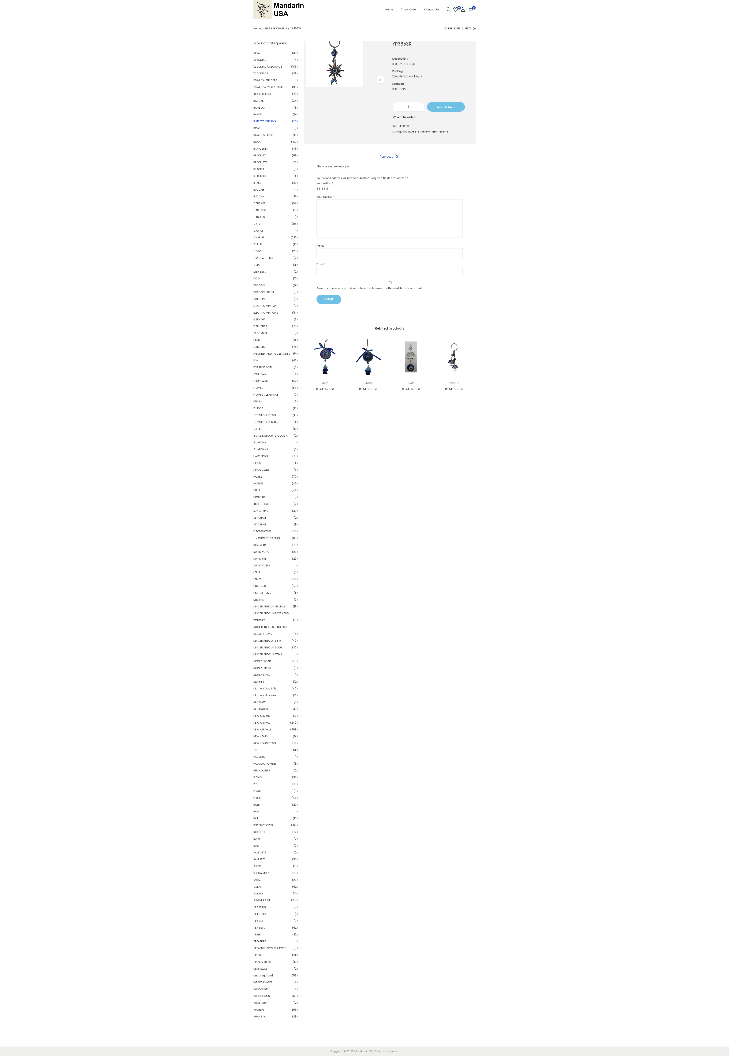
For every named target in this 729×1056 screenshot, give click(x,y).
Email (321, 264)
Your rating (324, 183)
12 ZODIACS (260, 73)
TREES (257, 955)
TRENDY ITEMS (262, 962)
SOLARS (258, 893)
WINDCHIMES (261, 996)
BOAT (257, 128)
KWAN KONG (261, 552)
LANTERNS (259, 586)
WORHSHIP (260, 1003)
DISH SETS (259, 272)
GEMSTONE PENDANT (266, 422)
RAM (256, 811)
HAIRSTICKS (260, 456)
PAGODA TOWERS (264, 764)
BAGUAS (258, 101)
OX (255, 750)
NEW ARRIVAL (440, 131)
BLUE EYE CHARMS (276, 28)
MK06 (368, 383)
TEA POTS (259, 914)
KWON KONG (261, 565)
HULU (256, 490)
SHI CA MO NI (261, 873)
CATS (256, 224)
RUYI (256, 846)
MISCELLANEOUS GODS (267, 647)
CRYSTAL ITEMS (263, 258)
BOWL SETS (260, 149)
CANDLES (259, 217)
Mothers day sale (264, 695)
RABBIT (257, 805)
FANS (256, 340)
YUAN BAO (260, 1016)
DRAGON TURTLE (264, 292)
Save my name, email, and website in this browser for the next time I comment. (369, 288)
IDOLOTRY (260, 497)
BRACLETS (259, 176)
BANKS (257, 114)
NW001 (411, 383)
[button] (404, 117)
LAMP (256, 572)
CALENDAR (260, 210)
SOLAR (257, 887)
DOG (256, 278)
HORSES (258, 483)
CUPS (256, 265)
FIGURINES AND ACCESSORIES (271, 354)
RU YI (256, 839)
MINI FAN (258, 600)
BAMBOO (259, 108)
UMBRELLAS (260, 969)
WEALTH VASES (262, 982)
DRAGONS (259, 299)
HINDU (257, 463)
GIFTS (257, 429)
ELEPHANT (259, 319)
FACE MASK (260, 333)
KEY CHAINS (260, 511)
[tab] (390, 156)
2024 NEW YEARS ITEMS (268, 87)
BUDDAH (258, 190)
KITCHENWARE (262, 531)
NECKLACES (260, 709)
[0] (455, 9)
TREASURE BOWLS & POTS (269, 948)
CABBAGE (259, 203)
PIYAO (257, 791)
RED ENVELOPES (263, 825)
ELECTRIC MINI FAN (265, 306)
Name (321, 246)
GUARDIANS (260, 449)
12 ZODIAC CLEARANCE (267, 67)
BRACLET (258, 169)
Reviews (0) (390, 156)
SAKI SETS (259, 859)
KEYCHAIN (259, 518)
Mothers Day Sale (264, 688)
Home (257, 28)
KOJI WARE (260, 545)
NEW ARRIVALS (262, 729)
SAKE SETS (259, 852)
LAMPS (257, 579)
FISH (256, 360)
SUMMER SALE (262, 900)
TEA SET (258, 921)
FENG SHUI (259, 347)
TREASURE (259, 941)
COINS (257, 251)
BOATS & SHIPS (263, 135)
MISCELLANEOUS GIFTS (267, 641)
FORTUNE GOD (262, 367)
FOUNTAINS (260, 381)
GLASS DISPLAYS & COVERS (270, 436)
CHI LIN (257, 244)
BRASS (257, 183)
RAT (255, 818)
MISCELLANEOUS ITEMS (267, 654)
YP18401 (454, 383)
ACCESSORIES (262, 94)
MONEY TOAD (262, 661)
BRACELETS (260, 162)
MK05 (325, 383)
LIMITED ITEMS (262, 593)
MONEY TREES (262, 668)
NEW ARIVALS (261, 716)
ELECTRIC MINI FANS (265, 313)
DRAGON (259, 285)
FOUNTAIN (259, 374)
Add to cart (446, 107)
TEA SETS (259, 928)
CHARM (258, 231)
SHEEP (257, 866)
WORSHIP (259, 1010)
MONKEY (258, 682)
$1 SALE (257, 53)
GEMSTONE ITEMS (264, 415)
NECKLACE (259, 702)
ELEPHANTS (260, 326)
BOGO (257, 142)
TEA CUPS (259, 907)
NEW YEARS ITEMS (264, 743)
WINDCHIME (260, 989)
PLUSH (257, 798)
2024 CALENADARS (265, 80)
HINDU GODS (261, 470)
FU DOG (258, 408)
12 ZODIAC (260, 60)
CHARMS (258, 237)
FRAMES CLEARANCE (266, 395)
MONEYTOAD (261, 675)
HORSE (257, 477)
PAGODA (259, 757)
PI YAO (257, 777)
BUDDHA (258, 196)
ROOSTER (259, 832)
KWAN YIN (259, 559)
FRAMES (258, 388)
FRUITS (257, 401)
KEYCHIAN (259, 524)
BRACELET (259, 155)
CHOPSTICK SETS (269, 538)
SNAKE (257, 880)
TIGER (257, 934)
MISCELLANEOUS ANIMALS (269, 606)
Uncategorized (263, 975)
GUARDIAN (259, 442)
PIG (255, 784)
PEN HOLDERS (261, 770)
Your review (325, 197)
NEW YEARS (260, 736)
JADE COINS (261, 504)
